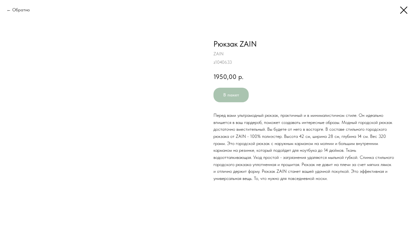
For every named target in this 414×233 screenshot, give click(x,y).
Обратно (21, 9)
